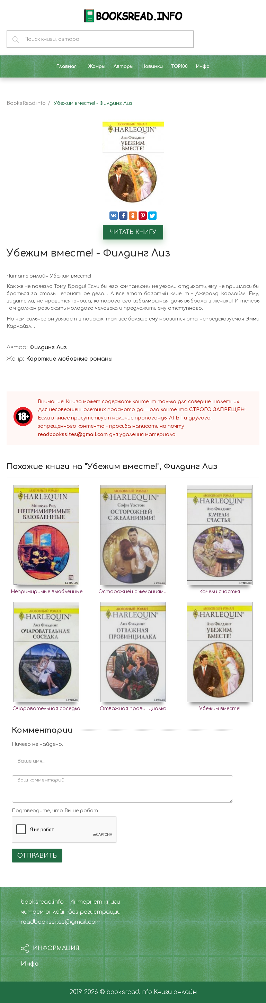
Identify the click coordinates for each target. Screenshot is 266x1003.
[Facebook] (123, 215)
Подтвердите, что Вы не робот (55, 810)
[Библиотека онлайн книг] (133, 15)
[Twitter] (152, 215)
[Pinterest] (143, 215)
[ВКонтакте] (113, 215)
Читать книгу (133, 232)
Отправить (37, 855)
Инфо (30, 963)
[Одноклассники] (133, 215)
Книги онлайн (175, 992)
